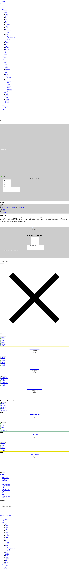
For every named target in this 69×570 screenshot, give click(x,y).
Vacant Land (6, 21)
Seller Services (5, 10)
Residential (6, 14)
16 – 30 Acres (7, 47)
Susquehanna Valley (9, 89)
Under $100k (6, 41)
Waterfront (6, 67)
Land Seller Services (4, 486)
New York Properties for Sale (5, 478)
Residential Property (13, 207)
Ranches (6, 18)
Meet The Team (6, 54)
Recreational (6, 15)
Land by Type (5, 64)
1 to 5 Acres (6, 97)
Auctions (5, 52)
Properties (3, 11)
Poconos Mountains (9, 38)
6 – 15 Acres (6, 46)
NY (5, 29)
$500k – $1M (7, 43)
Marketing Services (6, 55)
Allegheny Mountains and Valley (11, 37)
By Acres (5, 45)
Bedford (4, 209)
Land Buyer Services (4, 480)
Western (8, 31)
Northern (8, 33)
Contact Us (3, 109)
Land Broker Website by (3, 517)
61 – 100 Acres (7, 48)
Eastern (8, 32)
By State (5, 28)
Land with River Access (8, 77)
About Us (3, 53)
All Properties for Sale (5, 477)
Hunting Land (3, 207)
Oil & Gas (6, 74)
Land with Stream (7, 24)
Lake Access (6, 79)
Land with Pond (7, 23)
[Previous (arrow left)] (0, 333)
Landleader (5, 56)
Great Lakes (8, 87)
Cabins (6, 22)
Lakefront (6, 26)
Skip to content (2, 0)
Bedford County (62, 118)
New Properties (5, 12)
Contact (3, 481)
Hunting (6, 72)
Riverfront (6, 25)
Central (8, 82)
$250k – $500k (7, 94)
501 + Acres (6, 51)
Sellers (3, 9)
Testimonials (5, 57)
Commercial (6, 16)
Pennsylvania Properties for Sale (6, 484)
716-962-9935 (2, 474)
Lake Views (6, 27)
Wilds (7, 36)
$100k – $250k (7, 42)
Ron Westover (6, 211)
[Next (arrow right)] (1, 333)
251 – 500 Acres (7, 102)
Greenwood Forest (34, 415)
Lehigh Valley (8, 40)
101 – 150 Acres (7, 49)
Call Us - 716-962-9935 (3, 1)
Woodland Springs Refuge (34, 389)
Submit (34, 199)
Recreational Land (8, 207)
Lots (5, 20)
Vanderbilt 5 (34, 435)
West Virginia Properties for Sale (6, 479)
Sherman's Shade (34, 349)
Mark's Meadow (34, 369)
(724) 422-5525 (4, 212)
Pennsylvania (6, 34)
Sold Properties (5, 62)
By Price (5, 92)
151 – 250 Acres (7, 50)
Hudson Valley (8, 84)
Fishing (6, 19)
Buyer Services (5, 8)
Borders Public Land (7, 69)
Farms (6, 17)
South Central (8, 39)
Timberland (6, 13)
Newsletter (5, 107)
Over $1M (6, 44)
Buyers (3, 59)
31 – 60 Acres (7, 99)
